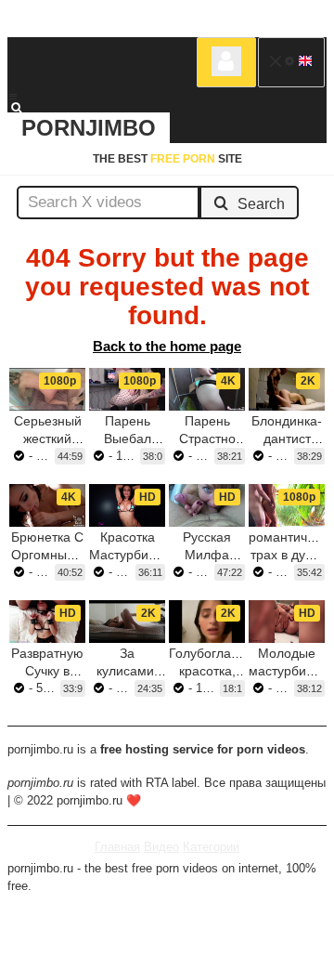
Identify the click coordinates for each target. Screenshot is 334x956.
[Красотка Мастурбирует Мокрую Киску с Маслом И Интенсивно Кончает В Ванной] (127, 505)
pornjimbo (88, 127)
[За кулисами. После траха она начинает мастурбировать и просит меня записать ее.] (127, 621)
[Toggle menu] (13, 96)
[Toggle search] (25, 107)
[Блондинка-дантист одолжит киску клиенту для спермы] (287, 389)
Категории (211, 847)
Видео (161, 847)
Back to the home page (167, 346)
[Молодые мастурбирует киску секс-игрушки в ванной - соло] (287, 621)
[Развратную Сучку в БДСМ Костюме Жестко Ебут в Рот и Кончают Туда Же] (47, 621)
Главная (117, 847)
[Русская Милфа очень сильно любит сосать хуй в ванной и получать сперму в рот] (207, 505)
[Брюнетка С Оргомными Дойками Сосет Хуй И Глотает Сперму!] (47, 505)
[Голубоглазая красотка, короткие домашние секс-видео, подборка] (207, 621)
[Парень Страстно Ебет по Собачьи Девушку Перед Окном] (207, 389)
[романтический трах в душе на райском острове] (287, 505)
